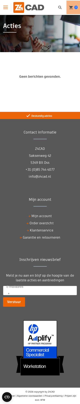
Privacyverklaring (54, 395)
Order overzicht (41, 223)
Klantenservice (41, 230)
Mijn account (41, 216)
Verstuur (14, 302)
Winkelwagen (76, 7)
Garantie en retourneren (42, 237)
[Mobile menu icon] (5, 7)
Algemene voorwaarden (29, 395)
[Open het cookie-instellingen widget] (7, 397)
